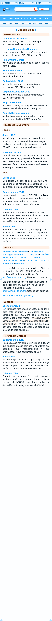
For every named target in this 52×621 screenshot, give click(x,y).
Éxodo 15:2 (9, 178)
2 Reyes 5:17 (9, 226)
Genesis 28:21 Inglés (36, 260)
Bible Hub (20, 263)
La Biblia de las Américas (16, 38)
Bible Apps (8, 263)
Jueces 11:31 (10, 135)
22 (18, 323)
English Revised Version (16, 113)
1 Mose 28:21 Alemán (30, 257)
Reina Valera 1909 (12, 70)
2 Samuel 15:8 (10, 209)
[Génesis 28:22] (49, 285)
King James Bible (12, 102)
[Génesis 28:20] (3, 285)
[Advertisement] (26, 409)
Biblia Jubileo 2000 (13, 81)
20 (5, 308)
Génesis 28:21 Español (27, 254)
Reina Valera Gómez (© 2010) (18, 295)
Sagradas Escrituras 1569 (16, 91)
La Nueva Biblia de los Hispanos (20, 49)
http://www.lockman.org (14, 277)
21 (31, 317)
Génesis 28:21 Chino (13, 260)
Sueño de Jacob (11, 306)
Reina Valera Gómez (13, 60)
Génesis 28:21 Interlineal (15, 251)
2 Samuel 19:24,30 (12, 152)
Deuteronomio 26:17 (13, 192)
